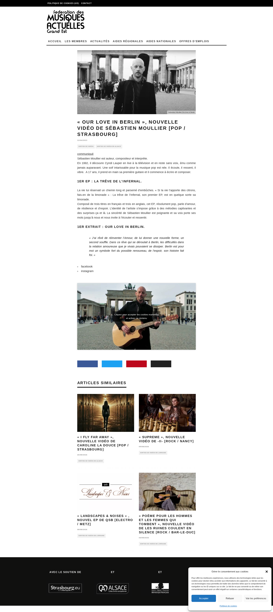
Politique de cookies (228, 606)
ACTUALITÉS (100, 41)
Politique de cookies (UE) (63, 3)
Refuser (230, 598)
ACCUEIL (55, 41)
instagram (87, 271)
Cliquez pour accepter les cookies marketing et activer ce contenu (136, 316)
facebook (87, 266)
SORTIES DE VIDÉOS (86, 146)
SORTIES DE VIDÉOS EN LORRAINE (153, 452)
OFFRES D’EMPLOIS (194, 41)
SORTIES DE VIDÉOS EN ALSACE (109, 146)
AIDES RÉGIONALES (128, 41)
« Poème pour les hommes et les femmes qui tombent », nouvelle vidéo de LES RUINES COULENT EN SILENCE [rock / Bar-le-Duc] (167, 524)
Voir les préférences (256, 598)
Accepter (203, 598)
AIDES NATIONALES (161, 41)
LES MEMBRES (76, 41)
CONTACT (86, 3)
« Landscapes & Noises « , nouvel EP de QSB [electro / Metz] (105, 520)
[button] (266, 571)
